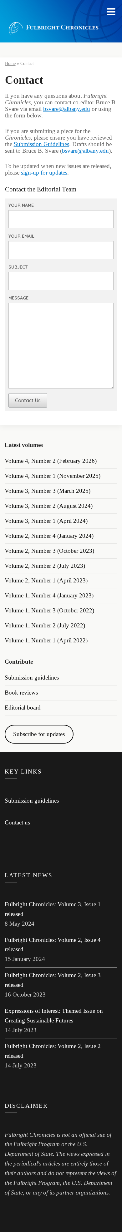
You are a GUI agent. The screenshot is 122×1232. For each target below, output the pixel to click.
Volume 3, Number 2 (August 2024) (49, 505)
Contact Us (28, 400)
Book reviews (21, 692)
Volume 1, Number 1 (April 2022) (46, 640)
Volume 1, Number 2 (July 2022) (45, 625)
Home (10, 63)
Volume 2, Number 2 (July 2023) (45, 565)
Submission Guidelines (41, 144)
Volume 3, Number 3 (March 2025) (47, 490)
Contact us (17, 822)
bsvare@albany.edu (66, 109)
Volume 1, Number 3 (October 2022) (49, 610)
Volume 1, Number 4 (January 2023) (49, 595)
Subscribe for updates (39, 734)
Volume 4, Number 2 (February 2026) (51, 461)
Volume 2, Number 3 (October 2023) (49, 550)
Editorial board (23, 707)
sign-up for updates (44, 172)
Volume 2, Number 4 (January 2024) (49, 535)
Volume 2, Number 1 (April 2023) (46, 580)
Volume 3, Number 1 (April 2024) (46, 520)
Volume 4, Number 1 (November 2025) (52, 476)
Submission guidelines (32, 677)
